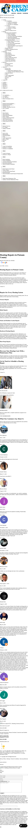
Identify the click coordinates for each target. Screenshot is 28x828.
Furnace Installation (12, 35)
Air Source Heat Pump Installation (15, 36)
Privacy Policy (3, 758)
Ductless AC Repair (12, 28)
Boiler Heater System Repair (14, 41)
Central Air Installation (12, 22)
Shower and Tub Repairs (10, 60)
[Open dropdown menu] (6, 82)
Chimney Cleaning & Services (11, 49)
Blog (6, 78)
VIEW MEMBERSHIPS (5, 416)
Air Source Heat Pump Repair (14, 43)
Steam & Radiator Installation (14, 38)
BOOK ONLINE (3, 15)
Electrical (4, 62)
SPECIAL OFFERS (10, 260)
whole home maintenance (20, 357)
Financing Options (9, 73)
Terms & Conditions (15, 758)
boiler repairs (20, 315)
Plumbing (5, 51)
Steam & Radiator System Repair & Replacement (13, 173)
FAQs (6, 74)
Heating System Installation (10, 32)
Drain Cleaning (18, 766)
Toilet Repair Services (9, 58)
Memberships (8, 69)
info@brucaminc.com (4, 741)
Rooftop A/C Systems (12, 23)
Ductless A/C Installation (13, 24)
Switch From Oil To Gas (10, 61)
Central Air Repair (11, 26)
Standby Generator (9, 65)
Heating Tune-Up (8, 48)
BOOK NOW (3, 260)
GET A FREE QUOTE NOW (6, 90)
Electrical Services (9, 63)
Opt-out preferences (24, 758)
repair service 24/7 (6, 279)
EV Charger (7, 64)
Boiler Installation (11, 34)
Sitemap (8, 758)
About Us (5, 67)
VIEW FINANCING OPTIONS (7, 395)
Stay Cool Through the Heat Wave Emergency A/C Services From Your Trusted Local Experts (14, 1)
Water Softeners (8, 54)
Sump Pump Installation (10, 55)
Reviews (7, 77)
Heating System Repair (10, 39)
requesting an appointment (8, 368)
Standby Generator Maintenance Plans (16, 71)
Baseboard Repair (11, 44)
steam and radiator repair (16, 327)
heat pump (19, 344)
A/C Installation (8, 21)
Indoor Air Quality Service (10, 30)
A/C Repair (7, 25)
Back (4, 92)
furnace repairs (15, 303)
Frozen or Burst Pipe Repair (11, 57)
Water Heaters (8, 52)
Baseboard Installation (12, 37)
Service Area (7, 68)
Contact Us (5, 80)
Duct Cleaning (8, 50)
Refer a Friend (8, 76)
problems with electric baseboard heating (16, 336)
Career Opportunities (9, 75)
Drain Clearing (8, 56)
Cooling (4, 19)
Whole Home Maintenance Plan (14, 70)
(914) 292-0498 (11, 15)
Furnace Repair (11, 42)
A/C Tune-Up (8, 29)
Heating (4, 31)
